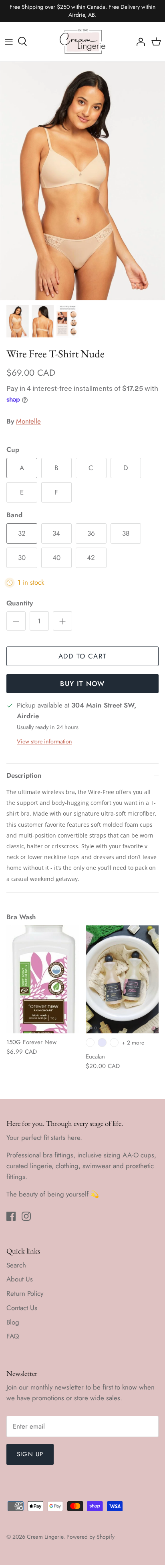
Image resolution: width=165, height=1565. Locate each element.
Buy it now (82, 683)
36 (91, 533)
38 (125, 533)
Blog (12, 1322)
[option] (82, 180)
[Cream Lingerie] (82, 41)
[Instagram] (26, 1216)
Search (16, 1265)
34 (56, 533)
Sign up (30, 1454)
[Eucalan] (122, 979)
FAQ (12, 1336)
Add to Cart (82, 656)
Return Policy (24, 1293)
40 (56, 557)
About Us (19, 1279)
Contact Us (21, 1308)
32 (22, 533)
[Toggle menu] (9, 41)
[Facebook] (11, 1216)
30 (22, 557)
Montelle (28, 421)
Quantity (19, 603)
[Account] (138, 41)
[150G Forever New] (42, 979)
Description (24, 775)
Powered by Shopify (90, 1537)
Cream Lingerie (45, 1537)
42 (91, 557)
